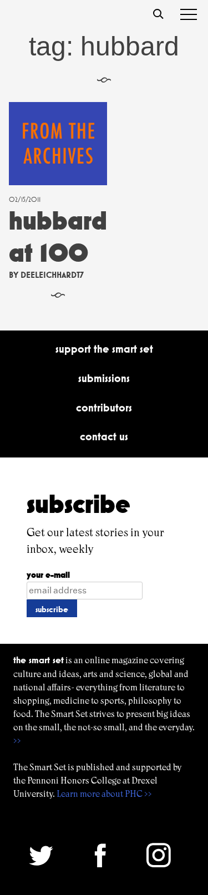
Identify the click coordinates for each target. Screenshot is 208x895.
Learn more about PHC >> (104, 794)
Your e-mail (48, 574)
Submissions (104, 378)
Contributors (104, 407)
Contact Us (104, 436)
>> (17, 740)
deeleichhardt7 (52, 274)
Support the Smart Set (104, 349)
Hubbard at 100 (58, 236)
